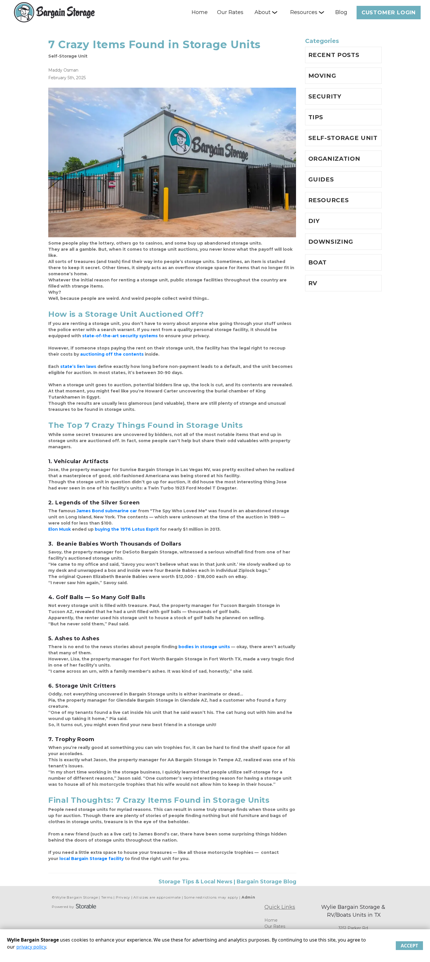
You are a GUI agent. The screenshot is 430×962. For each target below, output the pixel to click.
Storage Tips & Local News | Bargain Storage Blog (227, 881)
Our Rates (230, 12)
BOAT (317, 262)
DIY (314, 220)
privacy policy (31, 947)
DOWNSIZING (331, 241)
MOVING (322, 75)
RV (312, 283)
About (262, 12)
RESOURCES (328, 200)
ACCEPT (409, 945)
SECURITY (324, 96)
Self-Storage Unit (67, 56)
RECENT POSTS (334, 54)
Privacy (123, 897)
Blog (341, 12)
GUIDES (321, 179)
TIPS (316, 117)
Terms (107, 897)
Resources (303, 12)
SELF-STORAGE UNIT (343, 137)
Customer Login (389, 12)
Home (200, 12)
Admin (248, 897)
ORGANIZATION (334, 158)
